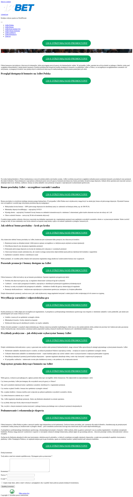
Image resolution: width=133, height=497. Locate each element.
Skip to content (6, 2)
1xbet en (8, 36)
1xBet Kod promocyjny (13, 29)
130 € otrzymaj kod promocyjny (66, 43)
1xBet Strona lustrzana (12, 31)
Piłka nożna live (24, 493)
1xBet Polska (9, 25)
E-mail (3, 479)
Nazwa (4, 475)
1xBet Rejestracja (11, 34)
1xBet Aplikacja (10, 33)
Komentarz (5, 471)
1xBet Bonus (9, 27)
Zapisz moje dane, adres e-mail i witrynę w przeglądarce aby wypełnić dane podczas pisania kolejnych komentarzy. (41, 483)
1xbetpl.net (4, 14)
